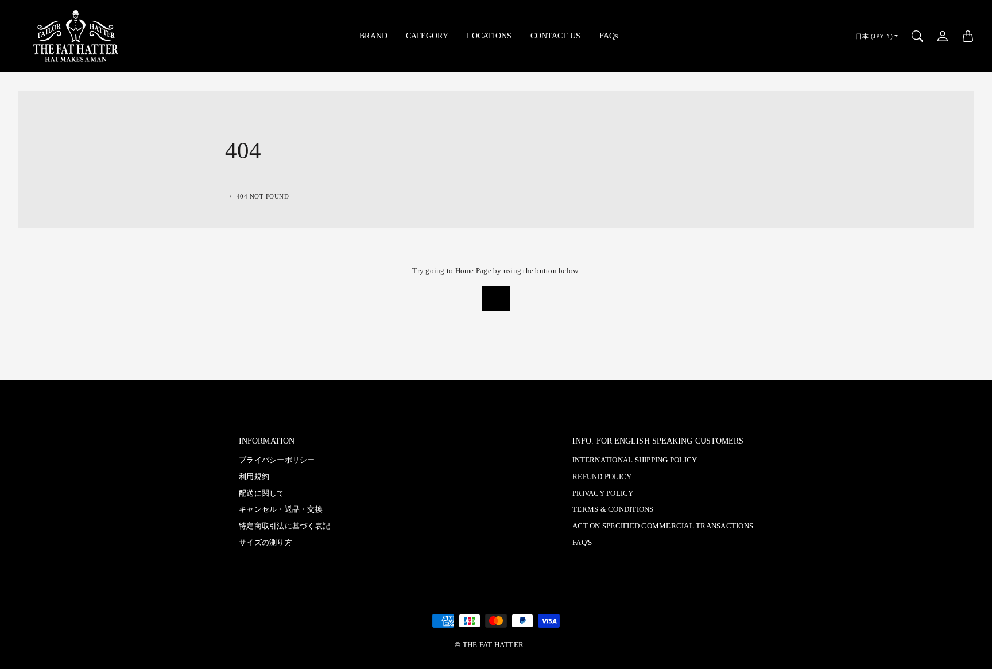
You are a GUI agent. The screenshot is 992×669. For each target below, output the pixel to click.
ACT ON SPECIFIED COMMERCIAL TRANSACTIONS (662, 526)
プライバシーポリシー (277, 460)
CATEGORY (427, 35)
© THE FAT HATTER (489, 645)
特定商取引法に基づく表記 (284, 526)
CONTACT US (555, 35)
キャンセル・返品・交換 (281, 509)
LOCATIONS (489, 35)
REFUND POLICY (601, 477)
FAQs (608, 35)
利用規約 (254, 477)
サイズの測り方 (265, 543)
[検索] (917, 36)
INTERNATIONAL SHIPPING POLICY (634, 460)
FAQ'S (582, 543)
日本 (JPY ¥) (874, 36)
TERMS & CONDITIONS (613, 509)
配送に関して (262, 493)
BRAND (373, 35)
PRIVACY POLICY (603, 493)
